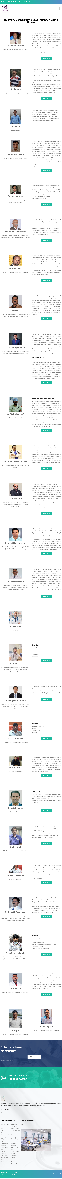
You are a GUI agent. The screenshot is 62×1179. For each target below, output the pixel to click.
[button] (46, 58)
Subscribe (35, 1057)
